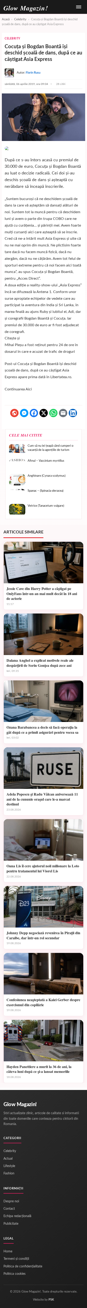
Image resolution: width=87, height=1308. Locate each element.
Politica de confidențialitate (22, 1266)
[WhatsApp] (53, 413)
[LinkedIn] (73, 413)
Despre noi (11, 1201)
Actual (8, 1158)
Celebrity (20, 19)
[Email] (63, 413)
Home (7, 1251)
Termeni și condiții (16, 1258)
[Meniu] (79, 7)
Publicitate (10, 1223)
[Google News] (14, 413)
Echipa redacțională (17, 1216)
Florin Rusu (33, 72)
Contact (9, 1208)
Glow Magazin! (20, 1104)
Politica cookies (14, 1273)
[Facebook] (34, 413)
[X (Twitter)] (43, 413)
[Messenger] (24, 413)
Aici (29, 389)
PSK (51, 1299)
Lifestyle (9, 1166)
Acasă (6, 19)
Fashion (8, 1173)
